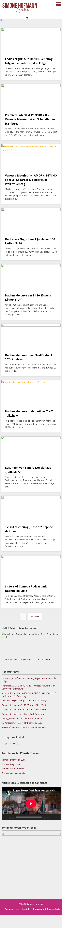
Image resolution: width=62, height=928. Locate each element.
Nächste (35, 616)
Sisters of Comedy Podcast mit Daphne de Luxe (24, 727)
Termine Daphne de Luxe (13, 759)
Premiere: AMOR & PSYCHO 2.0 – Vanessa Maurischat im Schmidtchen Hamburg (30, 119)
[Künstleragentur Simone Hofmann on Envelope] (14, 743)
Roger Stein (25, 659)
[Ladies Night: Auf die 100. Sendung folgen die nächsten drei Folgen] (31, 38)
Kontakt (26, 909)
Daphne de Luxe (9, 659)
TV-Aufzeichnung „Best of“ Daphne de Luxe (22, 723)
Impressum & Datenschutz (46, 909)
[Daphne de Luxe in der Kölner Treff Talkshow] (31, 391)
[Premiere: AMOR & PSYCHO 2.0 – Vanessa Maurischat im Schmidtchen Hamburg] (31, 94)
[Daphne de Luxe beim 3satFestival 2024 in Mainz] (31, 334)
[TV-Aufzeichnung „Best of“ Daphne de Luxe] (31, 506)
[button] (23, 17)
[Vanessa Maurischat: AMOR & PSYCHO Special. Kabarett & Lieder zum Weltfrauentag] (31, 155)
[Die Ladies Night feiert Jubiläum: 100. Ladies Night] (31, 219)
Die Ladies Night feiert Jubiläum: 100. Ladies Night (25, 700)
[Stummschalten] (52, 817)
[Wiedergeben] (5, 817)
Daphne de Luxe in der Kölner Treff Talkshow (23, 714)
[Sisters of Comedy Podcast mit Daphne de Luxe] (31, 566)
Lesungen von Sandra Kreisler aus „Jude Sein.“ (23, 718)
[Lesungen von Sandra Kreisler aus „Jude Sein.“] (31, 447)
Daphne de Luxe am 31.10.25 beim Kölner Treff (24, 705)
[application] (31, 803)
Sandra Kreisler (41, 659)
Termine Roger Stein (11, 764)
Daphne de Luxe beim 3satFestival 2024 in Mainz (24, 709)
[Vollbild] (56, 817)
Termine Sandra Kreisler (13, 768)
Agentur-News (12, 909)
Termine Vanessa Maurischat (15, 773)
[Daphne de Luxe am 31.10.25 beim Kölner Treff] (31, 275)
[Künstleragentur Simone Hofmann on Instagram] (5, 743)
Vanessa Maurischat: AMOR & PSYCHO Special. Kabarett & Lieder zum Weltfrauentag (31, 180)
